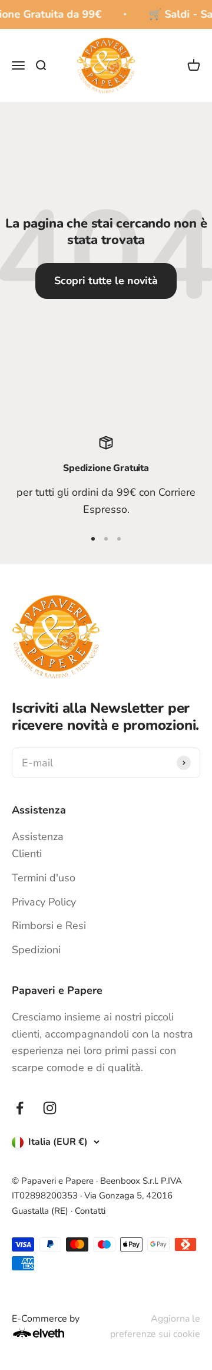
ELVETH (54, 1333)
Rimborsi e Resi (49, 925)
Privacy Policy (44, 902)
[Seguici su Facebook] (20, 1108)
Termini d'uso (43, 878)
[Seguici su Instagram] (50, 1108)
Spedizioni (36, 950)
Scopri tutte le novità (106, 281)
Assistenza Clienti (38, 845)
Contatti (90, 1211)
